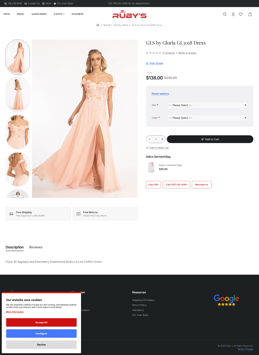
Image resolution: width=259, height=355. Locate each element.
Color (155, 117)
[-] (149, 139)
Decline (41, 344)
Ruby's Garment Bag (170, 165)
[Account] (233, 14)
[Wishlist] (241, 14)
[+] (162, 139)
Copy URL (153, 184)
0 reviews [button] (169, 53)
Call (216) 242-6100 (176, 184)
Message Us (201, 184)
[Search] (224, 14)
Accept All (41, 322)
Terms (241, 349)
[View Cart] (249, 14)
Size (154, 105)
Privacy (249, 349)
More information (15, 312)
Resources (139, 292)
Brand (107, 25)
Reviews (35, 247)
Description (15, 247)
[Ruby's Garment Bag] (151, 167)
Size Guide (156, 63)
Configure (41, 333)
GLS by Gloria (120, 25)
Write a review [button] (187, 53)
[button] (18, 40)
